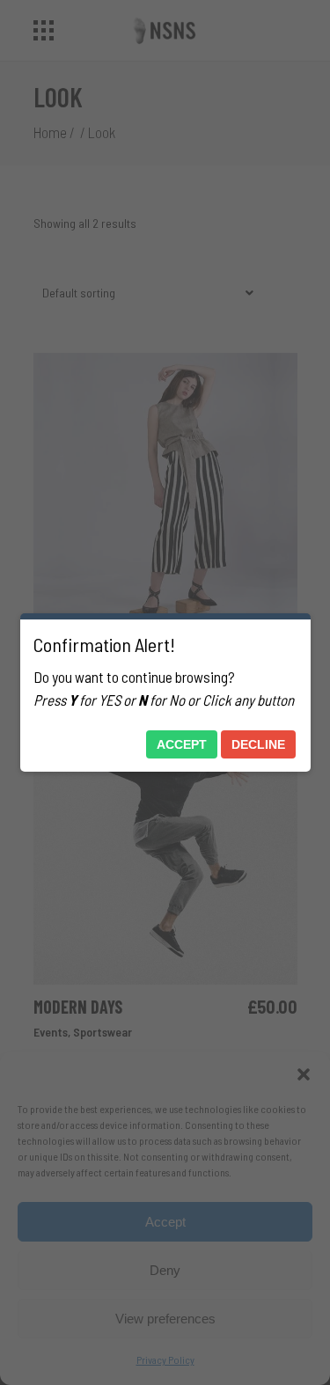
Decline (258, 744)
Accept (182, 744)
